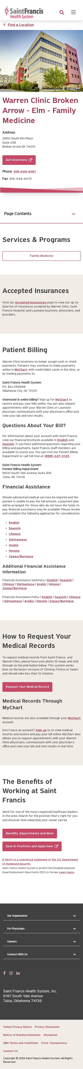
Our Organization (17, 915)
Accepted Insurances (30, 302)
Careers (12, 941)
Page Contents (17, 214)
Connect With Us (17, 954)
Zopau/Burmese (21, 556)
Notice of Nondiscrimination (21, 1035)
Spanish (8, 444)
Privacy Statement (47, 1027)
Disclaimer (51, 1035)
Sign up (41, 730)
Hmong (14, 551)
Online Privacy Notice (17, 1027)
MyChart (21, 369)
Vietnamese (18, 539)
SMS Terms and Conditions (20, 1043)
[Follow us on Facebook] (4, 973)
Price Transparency (54, 1043)
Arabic (14, 545)
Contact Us (10, 1051)
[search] (61, 12)
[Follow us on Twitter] (11, 973)
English (62, 440)
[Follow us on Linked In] (18, 973)
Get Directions (16, 160)
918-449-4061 (24, 171)
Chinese (15, 534)
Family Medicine (41, 256)
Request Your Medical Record (27, 687)
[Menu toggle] (73, 12)
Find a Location (21, 25)
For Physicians (16, 928)
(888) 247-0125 (56, 456)
